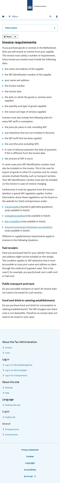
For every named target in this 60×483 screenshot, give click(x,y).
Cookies (30, 456)
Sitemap (9, 387)
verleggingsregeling (15, 215)
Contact (8, 347)
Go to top (28, 476)
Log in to (18, 365)
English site (10, 417)
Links (7, 352)
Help (7, 393)
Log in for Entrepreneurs (16, 375)
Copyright (30, 463)
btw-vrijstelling (12, 221)
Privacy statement (30, 449)
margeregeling (12, 206)
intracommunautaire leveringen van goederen (28, 227)
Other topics (11, 28)
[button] (10, 37)
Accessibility (30, 469)
